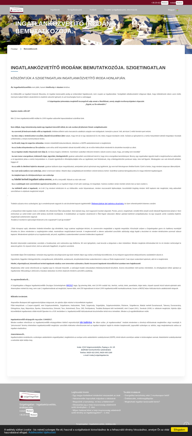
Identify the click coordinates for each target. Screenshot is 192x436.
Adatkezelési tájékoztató (42, 432)
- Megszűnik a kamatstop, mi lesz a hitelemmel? (92, 402)
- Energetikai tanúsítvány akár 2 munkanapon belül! (146, 395)
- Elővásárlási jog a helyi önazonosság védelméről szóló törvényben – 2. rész (93, 406)
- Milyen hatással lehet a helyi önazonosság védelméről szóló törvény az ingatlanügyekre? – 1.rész (96, 411)
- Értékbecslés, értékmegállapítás (138, 398)
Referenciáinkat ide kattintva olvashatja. (108, 204)
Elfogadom (179, 429)
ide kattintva (86, 322)
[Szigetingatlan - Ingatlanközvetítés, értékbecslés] (16, 9)
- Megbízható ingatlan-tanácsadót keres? (141, 402)
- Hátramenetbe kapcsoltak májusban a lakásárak (93, 398)
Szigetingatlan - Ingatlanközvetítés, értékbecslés (37, 406)
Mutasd (165, 3)
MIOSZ (70, 285)
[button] (55, 10)
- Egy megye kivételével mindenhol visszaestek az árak (95, 395)
